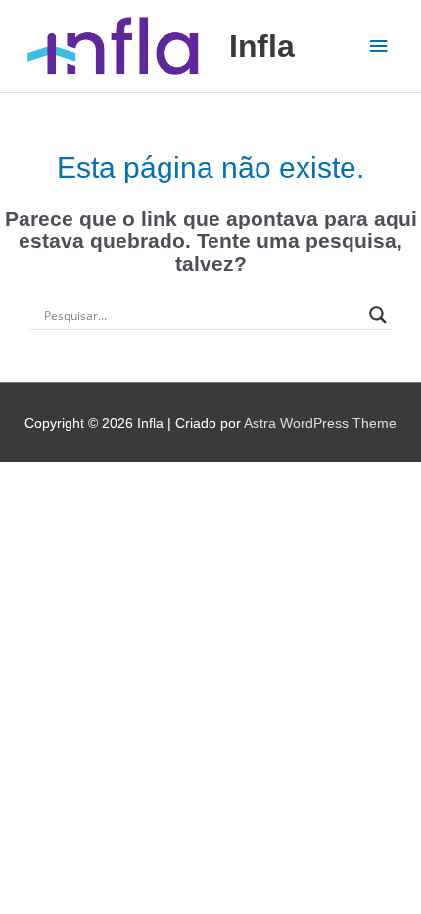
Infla (262, 46)
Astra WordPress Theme (320, 423)
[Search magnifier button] (378, 315)
